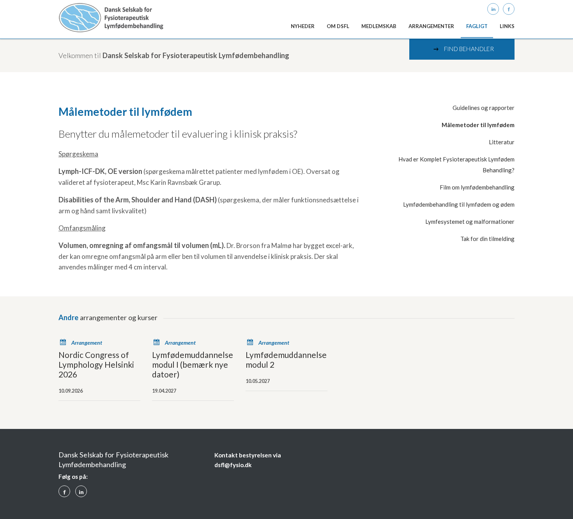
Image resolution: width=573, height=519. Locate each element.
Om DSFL (338, 26)
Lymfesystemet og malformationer (470, 221)
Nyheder (303, 26)
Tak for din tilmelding (487, 238)
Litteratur (502, 141)
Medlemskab (378, 26)
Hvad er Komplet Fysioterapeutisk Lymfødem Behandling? (456, 165)
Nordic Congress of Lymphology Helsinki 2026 (96, 364)
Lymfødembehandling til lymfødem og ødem (459, 204)
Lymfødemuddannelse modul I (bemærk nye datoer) (192, 364)
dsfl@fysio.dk (233, 464)
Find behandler (463, 49)
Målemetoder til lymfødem (478, 124)
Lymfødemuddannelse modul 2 (286, 359)
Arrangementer (431, 26)
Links (507, 26)
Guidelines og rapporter (484, 107)
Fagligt (477, 26)
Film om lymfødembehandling (477, 187)
